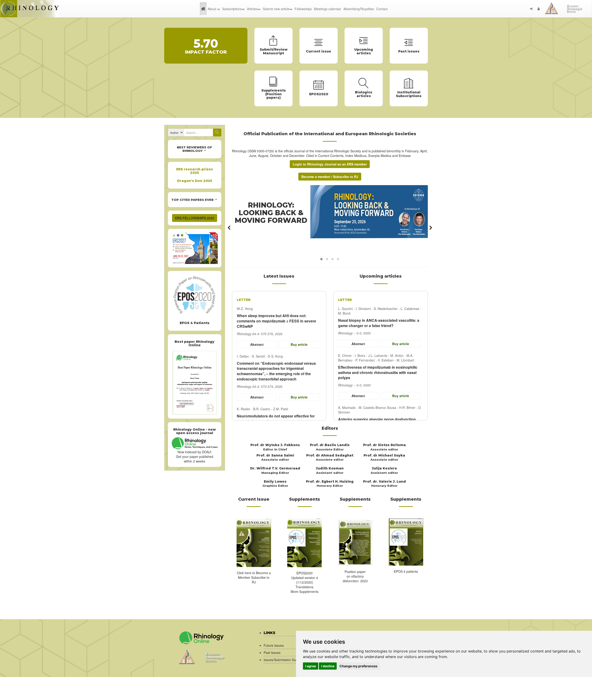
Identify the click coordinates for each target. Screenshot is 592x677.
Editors (330, 428)
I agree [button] (310, 666)
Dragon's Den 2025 (194, 181)
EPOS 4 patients (406, 571)
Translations (304, 587)
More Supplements (304, 591)
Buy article (299, 344)
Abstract (256, 344)
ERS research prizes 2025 (194, 171)
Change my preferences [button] (358, 666)
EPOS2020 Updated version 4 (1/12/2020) (304, 578)
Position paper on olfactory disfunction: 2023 (355, 576)
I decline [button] (327, 666)
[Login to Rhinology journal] (531, 9)
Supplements (304, 499)
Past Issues (272, 652)
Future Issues (274, 645)
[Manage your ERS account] (538, 9)
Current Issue (253, 499)
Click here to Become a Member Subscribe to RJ (254, 577)
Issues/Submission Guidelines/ (286, 659)
